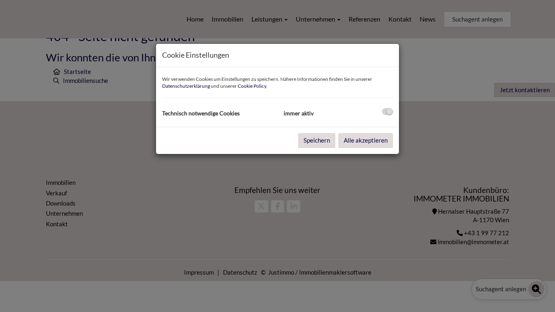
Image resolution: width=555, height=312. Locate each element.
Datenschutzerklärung (186, 86)
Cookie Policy (252, 86)
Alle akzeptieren (366, 140)
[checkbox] (387, 111)
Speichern (317, 140)
